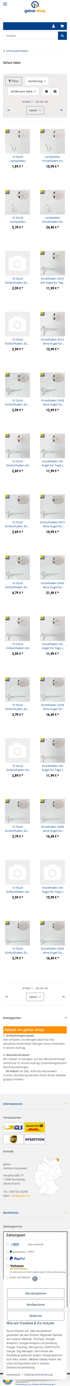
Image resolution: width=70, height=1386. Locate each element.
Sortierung (35, 81)
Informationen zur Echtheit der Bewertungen (35, 1384)
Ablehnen (35, 1315)
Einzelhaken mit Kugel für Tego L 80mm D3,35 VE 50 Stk (53, 463)
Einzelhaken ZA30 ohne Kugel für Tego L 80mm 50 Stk (52, 585)
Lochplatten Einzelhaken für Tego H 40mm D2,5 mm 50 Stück (52, 220)
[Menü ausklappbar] (5, 2)
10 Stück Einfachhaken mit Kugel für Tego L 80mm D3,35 (17, 463)
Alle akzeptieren (35, 1293)
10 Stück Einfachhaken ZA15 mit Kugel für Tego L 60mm (17, 281)
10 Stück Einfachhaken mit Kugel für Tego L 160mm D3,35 (17, 890)
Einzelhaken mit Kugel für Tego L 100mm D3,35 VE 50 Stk (52, 646)
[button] (53, 26)
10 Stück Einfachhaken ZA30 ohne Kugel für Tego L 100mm (17, 707)
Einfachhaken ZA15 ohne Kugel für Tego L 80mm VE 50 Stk (52, 524)
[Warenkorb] (62, 26)
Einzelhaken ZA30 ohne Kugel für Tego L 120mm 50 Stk (52, 829)
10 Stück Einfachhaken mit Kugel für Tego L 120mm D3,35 (17, 768)
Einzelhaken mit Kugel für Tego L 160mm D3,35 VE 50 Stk (52, 890)
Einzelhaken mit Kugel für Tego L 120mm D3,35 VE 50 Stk (52, 768)
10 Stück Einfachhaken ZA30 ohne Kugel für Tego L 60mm (17, 402)
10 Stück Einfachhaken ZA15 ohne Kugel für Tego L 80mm (17, 524)
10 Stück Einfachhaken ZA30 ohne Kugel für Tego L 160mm (17, 951)
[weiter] (61, 110)
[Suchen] (62, 36)
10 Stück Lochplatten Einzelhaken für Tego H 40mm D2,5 (17, 220)
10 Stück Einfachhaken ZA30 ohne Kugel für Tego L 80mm (17, 585)
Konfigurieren (36, 1304)
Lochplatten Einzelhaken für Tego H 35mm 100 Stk (52, 159)
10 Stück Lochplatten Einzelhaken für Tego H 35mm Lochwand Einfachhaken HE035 (17, 159)
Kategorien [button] (12, 1018)
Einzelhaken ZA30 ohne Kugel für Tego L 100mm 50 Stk (52, 707)
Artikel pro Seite (21, 91)
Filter (15, 81)
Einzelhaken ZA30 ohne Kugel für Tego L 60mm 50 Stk (52, 402)
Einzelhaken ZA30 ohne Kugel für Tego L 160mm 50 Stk (52, 951)
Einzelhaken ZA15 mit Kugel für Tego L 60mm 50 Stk (52, 281)
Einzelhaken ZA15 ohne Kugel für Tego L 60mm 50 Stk (52, 342)
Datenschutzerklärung (38, 1374)
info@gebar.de (20, 1195)
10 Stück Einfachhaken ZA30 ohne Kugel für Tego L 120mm (17, 829)
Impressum (13, 1374)
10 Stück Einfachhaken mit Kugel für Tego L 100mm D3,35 (17, 646)
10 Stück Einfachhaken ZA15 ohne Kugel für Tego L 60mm (17, 342)
